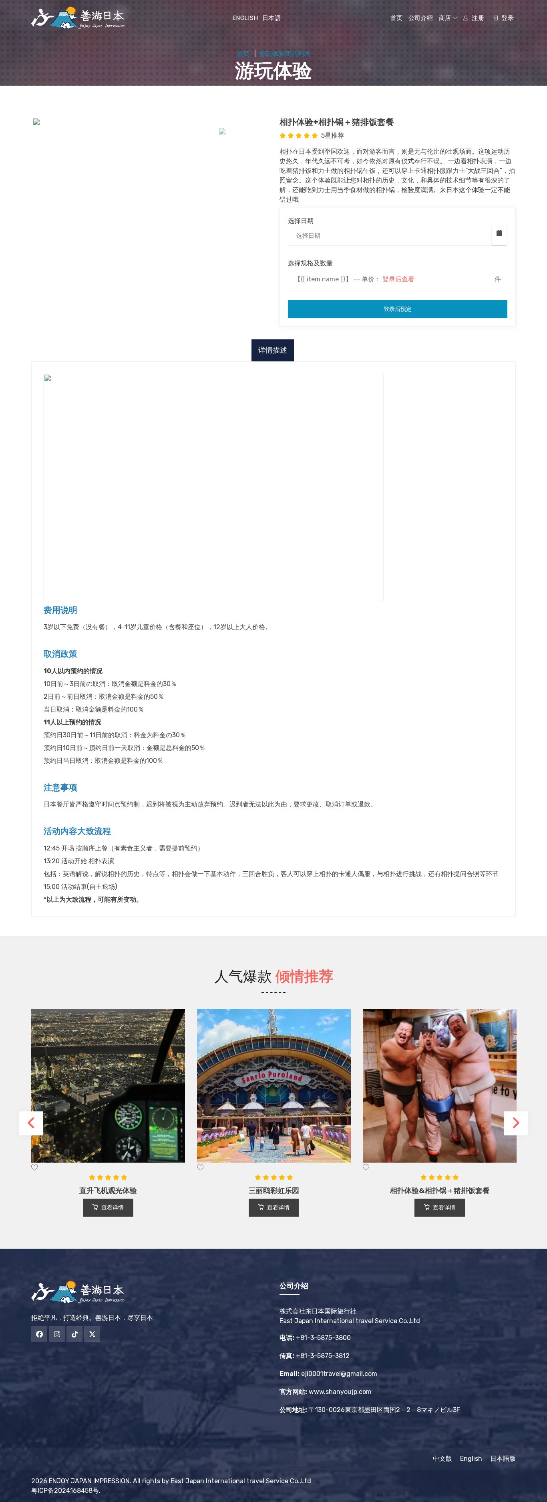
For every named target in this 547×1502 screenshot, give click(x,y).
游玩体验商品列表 (284, 54)
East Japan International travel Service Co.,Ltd (241, 1481)
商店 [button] (446, 18)
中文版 (446, 1458)
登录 (507, 18)
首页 (396, 18)
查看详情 (112, 1207)
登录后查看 (398, 279)
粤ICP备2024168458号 (65, 1490)
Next (516, 1123)
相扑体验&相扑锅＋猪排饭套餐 (440, 1190)
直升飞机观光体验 (108, 1190)
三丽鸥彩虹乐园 (274, 1190)
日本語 (271, 18)
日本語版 (503, 1458)
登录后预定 (398, 309)
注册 (477, 18)
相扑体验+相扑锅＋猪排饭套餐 (337, 122)
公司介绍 (420, 18)
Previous (31, 1123)
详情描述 (272, 350)
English (245, 18)
